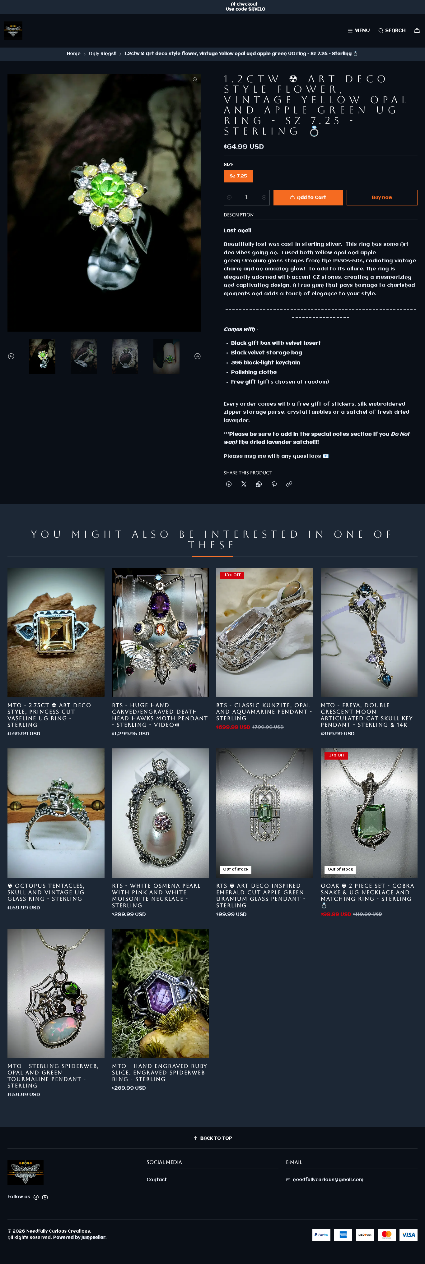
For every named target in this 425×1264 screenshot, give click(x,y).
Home (74, 54)
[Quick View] (93, 632)
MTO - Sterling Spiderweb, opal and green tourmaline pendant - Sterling (53, 1076)
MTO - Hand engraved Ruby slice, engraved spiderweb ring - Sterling (159, 1072)
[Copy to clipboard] (289, 485)
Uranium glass (262, 261)
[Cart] (417, 30)
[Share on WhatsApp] (259, 485)
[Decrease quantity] (229, 197)
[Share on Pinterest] (274, 485)
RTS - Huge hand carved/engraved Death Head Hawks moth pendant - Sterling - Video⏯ (160, 715)
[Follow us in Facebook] (36, 1197)
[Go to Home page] (13, 30)
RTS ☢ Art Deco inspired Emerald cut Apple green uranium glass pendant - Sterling (261, 895)
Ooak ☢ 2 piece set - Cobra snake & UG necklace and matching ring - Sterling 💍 (367, 895)
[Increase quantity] (264, 197)
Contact (157, 1179)
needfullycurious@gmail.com (328, 1179)
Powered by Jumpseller (79, 1237)
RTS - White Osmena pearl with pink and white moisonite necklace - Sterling (156, 895)
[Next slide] (196, 356)
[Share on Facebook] (229, 485)
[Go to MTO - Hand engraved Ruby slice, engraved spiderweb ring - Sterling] (160, 993)
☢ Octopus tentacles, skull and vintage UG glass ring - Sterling (46, 892)
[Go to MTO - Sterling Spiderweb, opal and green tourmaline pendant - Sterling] (56, 993)
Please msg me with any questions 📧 (276, 456)
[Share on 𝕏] (244, 485)
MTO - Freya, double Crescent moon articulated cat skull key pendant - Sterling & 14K (367, 715)
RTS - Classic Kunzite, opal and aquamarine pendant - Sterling (264, 711)
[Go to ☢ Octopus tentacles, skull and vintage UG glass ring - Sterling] (56, 812)
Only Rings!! (102, 54)
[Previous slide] (12, 356)
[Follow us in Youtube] (45, 1197)
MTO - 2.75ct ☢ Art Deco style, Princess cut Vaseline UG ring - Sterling (49, 715)
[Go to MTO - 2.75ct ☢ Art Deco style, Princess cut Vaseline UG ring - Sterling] (56, 632)
